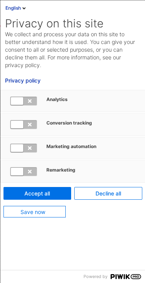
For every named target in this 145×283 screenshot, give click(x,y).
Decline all (108, 193)
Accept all (37, 193)
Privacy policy (23, 80)
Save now (32, 212)
